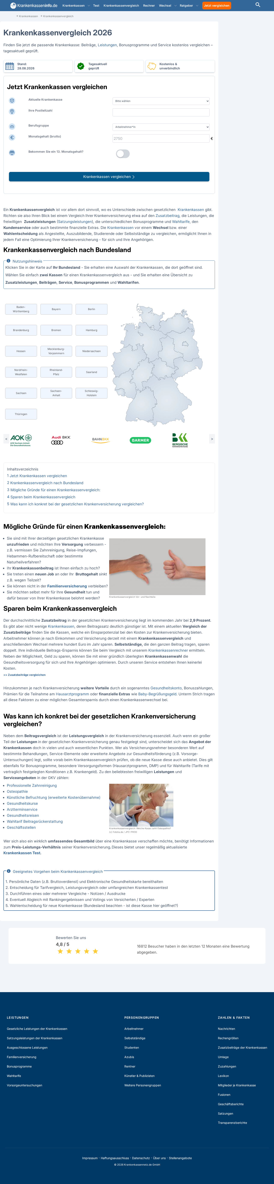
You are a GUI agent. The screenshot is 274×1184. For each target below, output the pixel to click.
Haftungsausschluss (115, 1158)
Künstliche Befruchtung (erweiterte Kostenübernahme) (53, 797)
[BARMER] (146, 440)
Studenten (131, 1047)
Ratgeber (186, 5)
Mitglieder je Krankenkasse (237, 1085)
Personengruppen (141, 1017)
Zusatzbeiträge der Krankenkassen (242, 1047)
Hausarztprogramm (72, 694)
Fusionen (224, 1094)
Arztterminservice (22, 809)
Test (96, 5)
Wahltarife (181, 221)
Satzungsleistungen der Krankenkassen (34, 1038)
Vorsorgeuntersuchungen (24, 1085)
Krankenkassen (74, 5)
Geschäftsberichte (231, 1104)
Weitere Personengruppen (142, 1085)
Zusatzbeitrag (167, 215)
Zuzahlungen (227, 1066)
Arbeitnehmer (133, 1028)
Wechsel (165, 5)
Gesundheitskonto (166, 688)
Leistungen (107, 45)
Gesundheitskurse (22, 803)
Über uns (159, 1158)
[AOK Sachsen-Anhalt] (26, 440)
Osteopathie (17, 791)
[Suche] (258, 5)
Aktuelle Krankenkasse (45, 99)
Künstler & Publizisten (139, 1076)
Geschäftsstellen (21, 827)
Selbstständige (134, 1038)
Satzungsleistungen (75, 221)
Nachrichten (226, 1028)
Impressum (90, 1158)
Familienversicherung (21, 1057)
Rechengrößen (228, 1038)
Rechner (149, 5)
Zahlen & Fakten (234, 1017)
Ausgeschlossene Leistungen (27, 1047)
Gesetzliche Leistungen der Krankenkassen (37, 1028)
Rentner (129, 1066)
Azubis (129, 1057)
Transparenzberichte (232, 1122)
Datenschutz (141, 1158)
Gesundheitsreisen (23, 815)
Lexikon (223, 1076)
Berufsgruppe (38, 125)
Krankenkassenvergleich (121, 5)
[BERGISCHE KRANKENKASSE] (186, 440)
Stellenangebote (180, 1158)
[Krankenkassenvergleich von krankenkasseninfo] (33, 6)
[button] (89, 5)
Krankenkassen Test (21, 853)
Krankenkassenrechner (168, 650)
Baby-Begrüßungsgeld (157, 694)
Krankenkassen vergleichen (107, 176)
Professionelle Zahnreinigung (32, 785)
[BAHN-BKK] (106, 440)
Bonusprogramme (19, 1066)
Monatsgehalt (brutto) (44, 136)
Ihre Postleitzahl (40, 110)
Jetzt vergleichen (216, 5)
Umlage (223, 1057)
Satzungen (225, 1113)
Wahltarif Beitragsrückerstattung (35, 821)
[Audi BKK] (66, 440)
